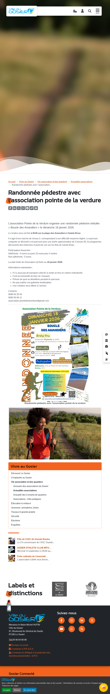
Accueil (11, 182)
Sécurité (15, 516)
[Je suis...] (75, 11)
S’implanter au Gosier (21, 477)
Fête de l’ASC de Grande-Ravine (33, 539)
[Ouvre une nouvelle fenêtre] (61, 620)
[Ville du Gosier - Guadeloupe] (27, 617)
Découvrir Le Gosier (20, 473)
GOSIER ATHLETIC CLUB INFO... (34, 548)
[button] (36, 209)
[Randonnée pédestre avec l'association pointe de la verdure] (55, 434)
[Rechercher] (90, 11)
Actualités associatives (81, 182)
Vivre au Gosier (26, 182)
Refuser (17, 690)
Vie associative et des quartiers (52, 182)
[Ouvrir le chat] (103, 687)
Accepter (6, 690)
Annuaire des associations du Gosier (30, 486)
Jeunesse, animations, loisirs (25, 508)
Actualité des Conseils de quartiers (29, 495)
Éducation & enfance (21, 503)
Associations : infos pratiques (27, 499)
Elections (15, 520)
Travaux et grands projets (23, 512)
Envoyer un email (19, 645)
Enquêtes (15, 525)
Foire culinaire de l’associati (31, 556)
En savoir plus (29, 690)
